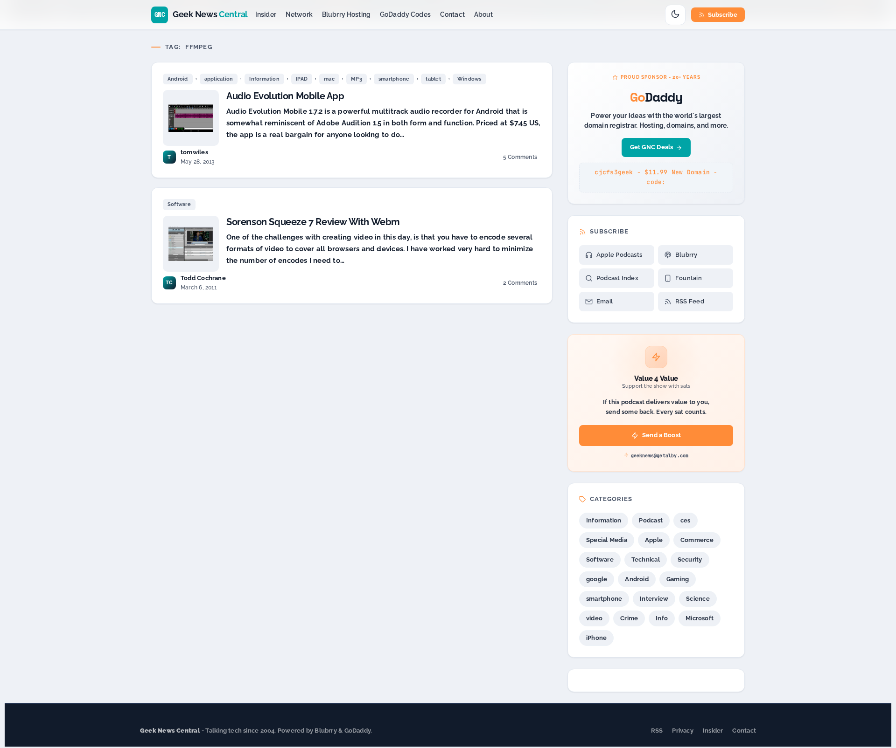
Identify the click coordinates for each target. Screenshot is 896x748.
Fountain (688, 277)
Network (299, 14)
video (594, 618)
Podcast (651, 520)
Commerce (697, 539)
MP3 (356, 79)
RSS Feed (689, 301)
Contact (452, 14)
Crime (629, 618)
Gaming (677, 579)
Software (179, 204)
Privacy (682, 730)
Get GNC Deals (651, 147)
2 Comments (520, 284)
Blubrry (686, 254)
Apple (654, 539)
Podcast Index (617, 277)
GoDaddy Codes (405, 14)
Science (698, 598)
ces (685, 520)
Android (178, 79)
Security (690, 559)
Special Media (606, 539)
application (218, 79)
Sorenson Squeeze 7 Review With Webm (313, 221)
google (596, 579)
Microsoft (700, 618)
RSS (657, 730)
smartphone (393, 79)
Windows (469, 79)
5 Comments (520, 159)
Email (604, 301)
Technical (645, 559)
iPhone (596, 637)
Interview (654, 598)
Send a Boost (661, 435)
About (483, 14)
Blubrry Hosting (346, 14)
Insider (265, 14)
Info (662, 618)
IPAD (302, 79)
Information (264, 79)
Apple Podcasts (619, 254)
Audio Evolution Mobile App (285, 96)
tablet (433, 79)
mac (329, 79)
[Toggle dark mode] (675, 15)
